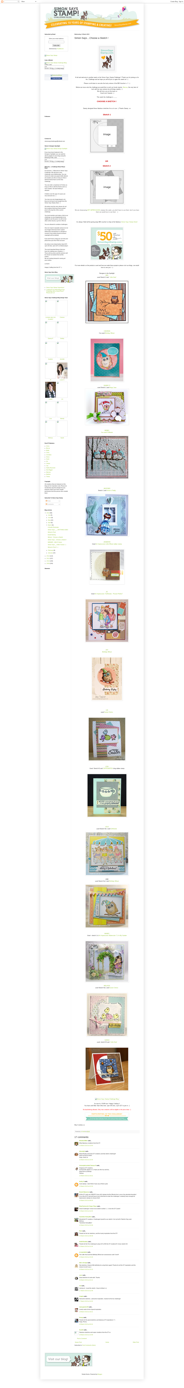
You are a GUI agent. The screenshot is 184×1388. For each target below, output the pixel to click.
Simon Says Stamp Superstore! (55, 287)
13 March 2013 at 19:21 (86, 1175)
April (49, 522)
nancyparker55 (83, 1307)
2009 (48, 563)
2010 (48, 561)
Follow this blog (56, 78)
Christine (48, 455)
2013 (48, 513)
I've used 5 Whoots (107, 432)
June (49, 517)
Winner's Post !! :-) (53, 547)
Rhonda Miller (83, 1140)
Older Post (136, 1342)
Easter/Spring (52, 535)
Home (107, 1342)
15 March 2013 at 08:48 (86, 1236)
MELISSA (107, 985)
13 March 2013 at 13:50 (86, 1145)
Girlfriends (114, 829)
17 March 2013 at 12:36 (86, 1290)
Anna (47, 446)
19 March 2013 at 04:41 (86, 1324)
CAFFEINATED (108, 768)
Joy (47, 465)
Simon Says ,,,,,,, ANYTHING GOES (58, 530)
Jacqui (48, 463)
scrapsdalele (83, 1252)
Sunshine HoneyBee (85, 1217)
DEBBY (107, 430)
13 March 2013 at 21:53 (86, 1186)
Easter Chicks (108, 712)
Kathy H (81, 1181)
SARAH (107, 1040)
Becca (48, 448)
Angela (81, 1296)
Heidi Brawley (83, 1241)
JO (107, 592)
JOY (107, 650)
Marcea (125, 87)
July (49, 515)
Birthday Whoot (110, 333)
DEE (107, 275)
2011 (48, 558)
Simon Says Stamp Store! (129, 222)
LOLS (107, 827)
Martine (48, 474)
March (50, 525)
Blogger (100, 1374)
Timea (48, 476)
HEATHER (107, 488)
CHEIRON (107, 331)
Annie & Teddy (111, 490)
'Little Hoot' (113, 277)
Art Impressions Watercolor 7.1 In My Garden (113, 935)
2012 (48, 556)
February (51, 550)
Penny (81, 1317)
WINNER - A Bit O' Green (55, 542)
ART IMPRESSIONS (94, 210)
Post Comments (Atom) (89, 1345)
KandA (81, 1330)
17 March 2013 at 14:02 (86, 1301)
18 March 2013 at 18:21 (86, 1312)
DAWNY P (107, 385)
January (50, 553)
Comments (50, 504)
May (49, 520)
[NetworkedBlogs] (56, 75)
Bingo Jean (112, 387)
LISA (107, 766)
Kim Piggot (49, 470)
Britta (47, 450)
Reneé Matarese (84, 1192)
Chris (47, 452)
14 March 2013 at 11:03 (86, 1211)
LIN (107, 710)
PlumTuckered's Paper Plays (88, 1206)
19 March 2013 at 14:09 (86, 1335)
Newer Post (78, 1342)
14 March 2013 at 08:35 (86, 1200)
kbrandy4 (82, 1151)
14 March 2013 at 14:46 (86, 1225)
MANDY (106, 933)
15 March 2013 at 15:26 (86, 1257)
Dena (47, 457)
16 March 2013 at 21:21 (86, 1280)
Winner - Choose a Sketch (55, 537)
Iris (47, 461)
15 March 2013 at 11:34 (86, 1246)
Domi (47, 459)
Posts (49, 501)
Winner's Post (52, 532)
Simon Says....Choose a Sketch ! (57, 540)
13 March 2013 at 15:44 (86, 1159)
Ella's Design (83, 1262)
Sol (80, 1286)
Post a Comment (82, 1338)
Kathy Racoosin (50, 468)
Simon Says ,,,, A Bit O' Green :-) (57, 544)
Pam (80, 1231)
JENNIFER (107, 542)
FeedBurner (60, 48)
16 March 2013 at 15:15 (86, 1269)
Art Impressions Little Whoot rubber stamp (109, 544)
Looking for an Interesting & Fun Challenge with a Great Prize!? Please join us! (55, 291)
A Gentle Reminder (53, 527)
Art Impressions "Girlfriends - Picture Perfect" (109, 594)
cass (80, 1275)
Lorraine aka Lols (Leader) (50, 318)
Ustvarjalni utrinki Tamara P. (87, 1165)
